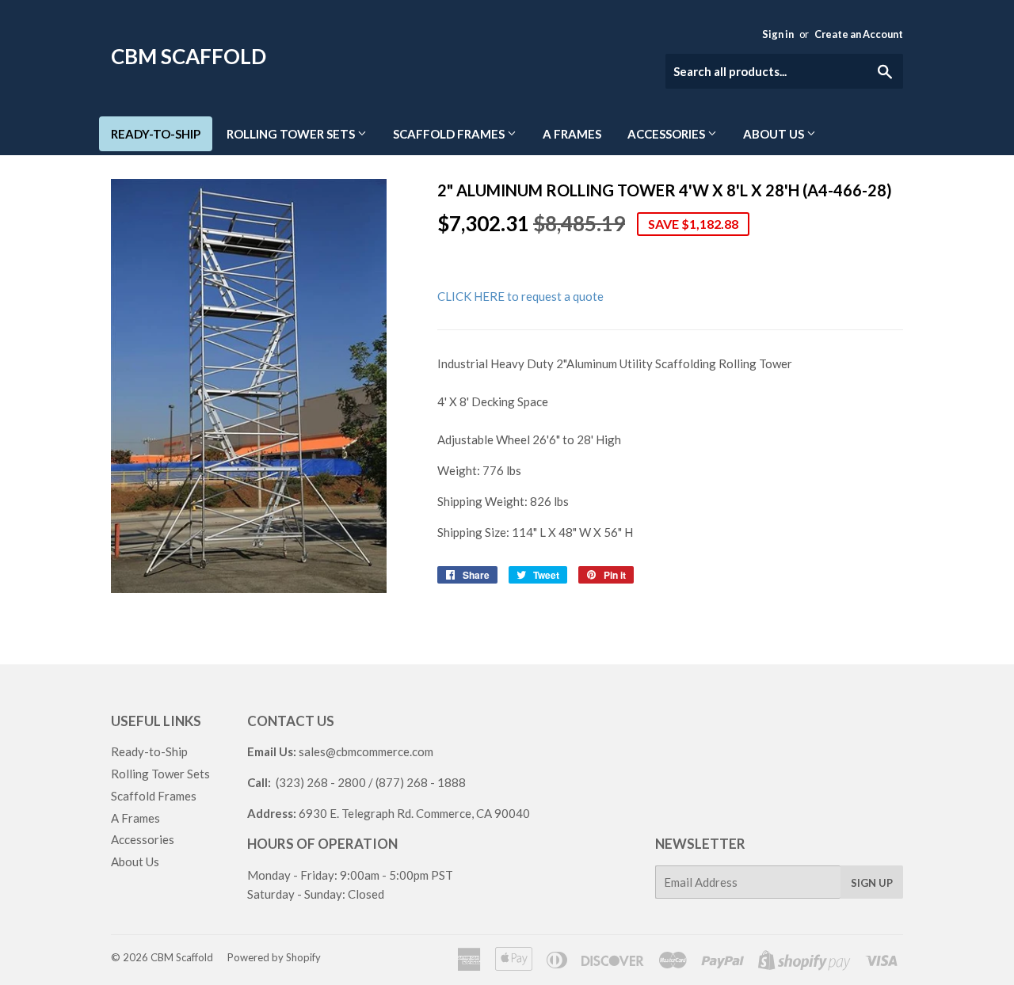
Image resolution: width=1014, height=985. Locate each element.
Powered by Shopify (274, 957)
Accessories (667, 134)
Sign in (778, 34)
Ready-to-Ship (155, 134)
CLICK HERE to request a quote (520, 296)
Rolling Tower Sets (292, 134)
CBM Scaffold (188, 56)
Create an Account (858, 34)
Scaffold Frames (450, 134)
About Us (774, 134)
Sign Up (872, 883)
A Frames (572, 134)
